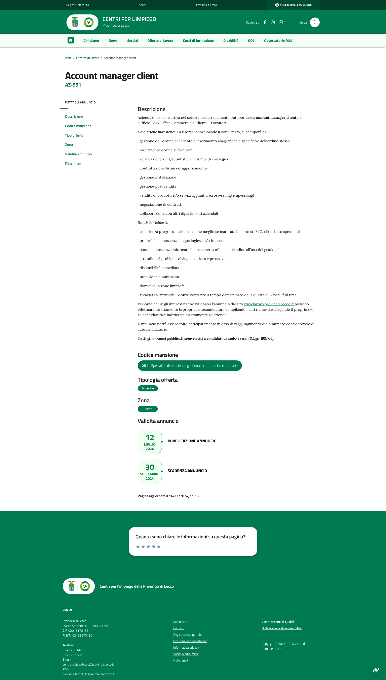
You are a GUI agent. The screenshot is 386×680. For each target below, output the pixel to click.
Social (142, 5)
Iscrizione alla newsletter (190, 641)
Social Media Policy (186, 653)
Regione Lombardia (77, 5)
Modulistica (180, 621)
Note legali (180, 660)
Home (68, 57)
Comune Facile (271, 648)
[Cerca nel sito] (315, 22)
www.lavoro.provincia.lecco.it (269, 304)
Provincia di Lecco (206, 5)
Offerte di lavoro (87, 57)
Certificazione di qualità (278, 621)
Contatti (178, 628)
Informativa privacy (186, 647)
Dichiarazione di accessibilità (282, 628)
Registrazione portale (187, 634)
